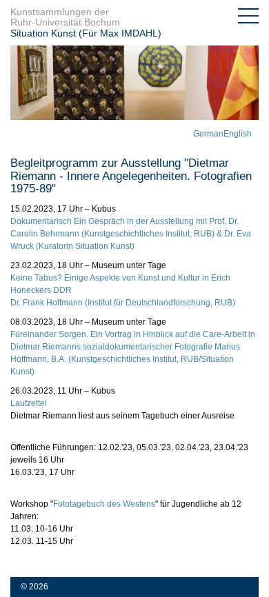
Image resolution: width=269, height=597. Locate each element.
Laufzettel (28, 403)
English (237, 134)
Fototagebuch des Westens (104, 504)
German (208, 134)
